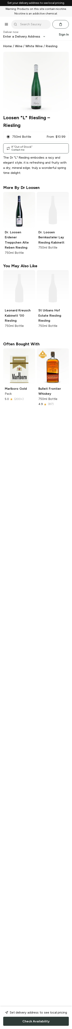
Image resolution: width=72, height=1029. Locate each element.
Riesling (51, 46)
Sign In (64, 34)
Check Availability (36, 1021)
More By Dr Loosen (21, 187)
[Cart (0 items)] (60, 24)
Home (7, 46)
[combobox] (34, 24)
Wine (18, 46)
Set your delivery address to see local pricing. (36, 3)
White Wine (34, 46)
